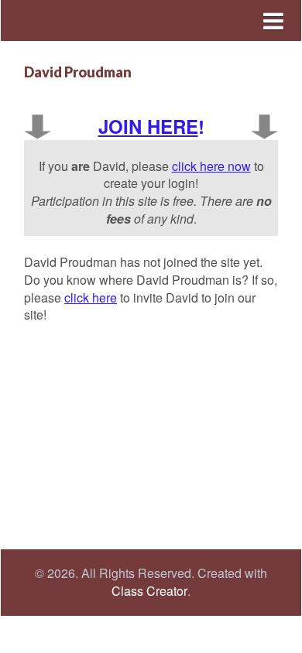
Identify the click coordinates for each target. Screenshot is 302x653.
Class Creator (149, 591)
